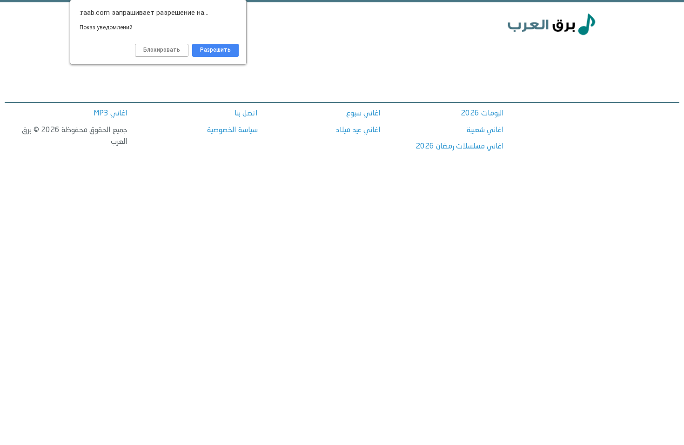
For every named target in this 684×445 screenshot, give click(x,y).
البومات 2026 (482, 113)
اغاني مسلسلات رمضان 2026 (460, 146)
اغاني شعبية (485, 130)
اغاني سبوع (363, 113)
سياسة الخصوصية (232, 130)
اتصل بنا (246, 113)
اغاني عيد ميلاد (358, 130)
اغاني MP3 (110, 113)
